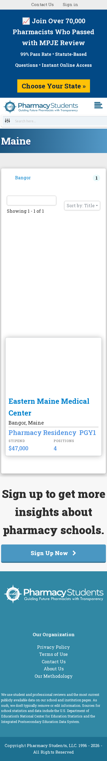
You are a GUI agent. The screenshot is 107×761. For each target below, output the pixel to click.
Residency (60, 432)
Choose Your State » (54, 86)
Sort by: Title (81, 205)
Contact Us (42, 4)
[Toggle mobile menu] (103, 113)
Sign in (70, 4)
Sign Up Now (49, 553)
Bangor (23, 177)
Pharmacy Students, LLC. (52, 745)
